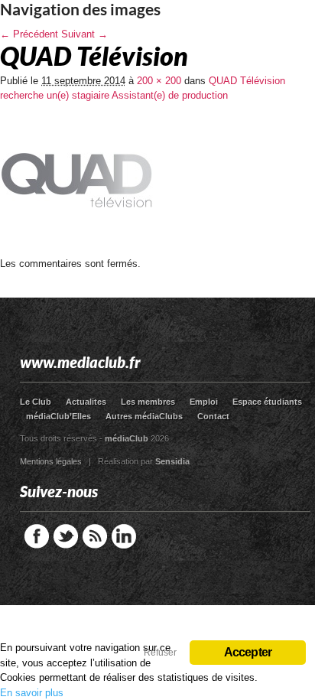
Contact (213, 416)
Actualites (86, 401)
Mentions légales (51, 461)
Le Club (35, 401)
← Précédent (29, 34)
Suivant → (84, 34)
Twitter (66, 536)
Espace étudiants (267, 401)
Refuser (160, 652)
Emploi (204, 401)
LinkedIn (124, 536)
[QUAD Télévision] (76, 253)
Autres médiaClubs (144, 416)
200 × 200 (159, 80)
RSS (95, 536)
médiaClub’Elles (58, 416)
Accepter (248, 652)
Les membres (148, 401)
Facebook (36, 536)
